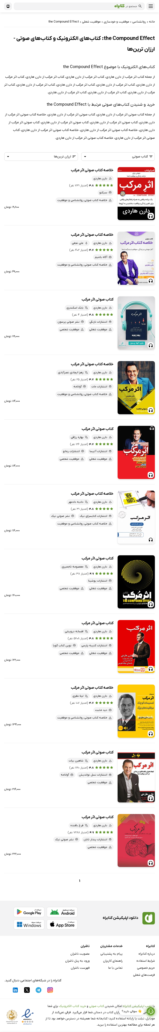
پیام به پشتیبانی (111, 954)
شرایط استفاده (145, 961)
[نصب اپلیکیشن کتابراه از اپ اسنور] (62, 924)
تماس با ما (115, 968)
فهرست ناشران (80, 968)
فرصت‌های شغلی (144, 975)
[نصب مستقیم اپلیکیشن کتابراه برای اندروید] (62, 912)
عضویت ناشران (80, 954)
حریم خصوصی (146, 968)
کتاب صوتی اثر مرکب (97, 299)
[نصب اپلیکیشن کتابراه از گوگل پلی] (29, 912)
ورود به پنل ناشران (77, 961)
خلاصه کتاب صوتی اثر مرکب (92, 170)
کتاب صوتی (96, 1006)
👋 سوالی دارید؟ (131, 1011)
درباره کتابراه (147, 954)
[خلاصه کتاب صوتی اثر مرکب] (136, 193)
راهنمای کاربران (113, 961)
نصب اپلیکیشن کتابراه (137, 1006)
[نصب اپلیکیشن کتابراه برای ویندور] (29, 924)
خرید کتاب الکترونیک (72, 1006)
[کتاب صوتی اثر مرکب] (136, 323)
